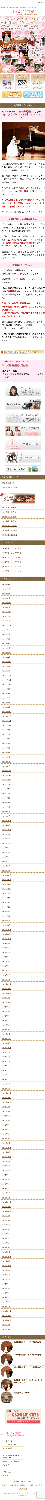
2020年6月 (6, 903)
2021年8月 (6, 839)
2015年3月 (6, 1189)
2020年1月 (6, 925)
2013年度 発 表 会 (9, 535)
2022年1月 (6, 816)
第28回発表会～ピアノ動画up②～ (28, 1355)
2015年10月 (6, 1157)
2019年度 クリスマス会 (11, 548)
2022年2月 (6, 812)
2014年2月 (6, 1248)
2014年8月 (6, 1220)
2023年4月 (6, 753)
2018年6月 (6, 1012)
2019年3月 (6, 971)
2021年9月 (6, 834)
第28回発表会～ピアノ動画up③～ (28, 1342)
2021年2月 (6, 866)
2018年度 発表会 (9, 512)
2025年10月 (6, 630)
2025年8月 (6, 639)
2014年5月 (6, 1234)
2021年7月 (6, 843)
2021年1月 (6, 871)
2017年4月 (6, 1075)
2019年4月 (6, 966)
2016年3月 (6, 1134)
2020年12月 (6, 875)
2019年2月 (6, 975)
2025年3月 (6, 662)
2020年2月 (6, 921)
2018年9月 (6, 998)
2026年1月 (6, 616)
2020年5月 (6, 907)
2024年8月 (6, 694)
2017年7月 (6, 1061)
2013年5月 (6, 1289)
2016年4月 (6, 1130)
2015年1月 (6, 1198)
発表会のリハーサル (22, 1393)
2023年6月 (6, 744)
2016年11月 (6, 1098)
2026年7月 (6, 589)
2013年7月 (6, 1279)
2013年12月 (6, 1257)
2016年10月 (6, 1102)
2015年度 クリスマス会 (11, 567)
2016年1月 (6, 1143)
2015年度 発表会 (9, 526)
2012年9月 (6, 1325)
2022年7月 (6, 789)
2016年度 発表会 (9, 521)
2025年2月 (6, 666)
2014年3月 (6, 1243)
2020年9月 (6, 889)
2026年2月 (6, 612)
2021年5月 (6, 853)
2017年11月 (6, 1043)
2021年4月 (6, 857)
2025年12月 (6, 621)
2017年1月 (6, 1089)
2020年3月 (6, 916)
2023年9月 (6, 730)
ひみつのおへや (8, 483)
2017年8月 (6, 1057)
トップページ (7, 1441)
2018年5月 (6, 1016)
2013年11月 (6, 1261)
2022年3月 (6, 807)
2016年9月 (6, 1107)
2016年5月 (6, 1125)
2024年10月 (6, 685)
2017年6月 (6, 1066)
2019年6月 (6, 957)
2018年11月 (6, 989)
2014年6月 (6, 1229)
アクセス (5, 1465)
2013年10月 (6, 1266)
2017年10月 (6, 1048)
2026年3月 (6, 607)
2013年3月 (6, 1298)
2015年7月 (6, 1170)
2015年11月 (6, 1152)
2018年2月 (6, 1030)
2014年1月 (6, 1252)
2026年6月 (6, 594)
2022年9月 (6, 780)
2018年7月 (6, 1007)
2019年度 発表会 (9, 508)
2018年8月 (6, 1002)
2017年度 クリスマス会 (11, 557)
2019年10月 (6, 939)
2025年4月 (6, 657)
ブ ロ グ (5, 1476)
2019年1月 (6, 980)
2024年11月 (6, 680)
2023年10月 (6, 725)
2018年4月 (6, 1021)
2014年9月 (6, 1216)
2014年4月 (6, 1239)
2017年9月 (6, 1052)
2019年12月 (6, 930)
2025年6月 (6, 648)
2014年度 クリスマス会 (11, 571)
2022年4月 (6, 803)
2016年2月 (6, 1139)
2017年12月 (6, 1039)
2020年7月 (6, 898)
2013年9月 (6, 1270)
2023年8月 (6, 734)
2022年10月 (6, 775)
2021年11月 (6, 825)
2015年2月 (6, 1193)
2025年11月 (6, 625)
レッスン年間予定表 (10, 487)
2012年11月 (6, 1316)
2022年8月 (6, 784)
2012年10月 (6, 1320)
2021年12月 (6, 821)
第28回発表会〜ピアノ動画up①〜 (28, 1367)
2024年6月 (6, 703)
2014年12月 (6, 1202)
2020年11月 (6, 880)
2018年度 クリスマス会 (11, 553)
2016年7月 (6, 1116)
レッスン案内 (7, 1448)
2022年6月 (6, 794)
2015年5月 (6, 1180)
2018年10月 (6, 993)
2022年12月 (6, 771)
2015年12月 (6, 1148)
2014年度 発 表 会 (9, 530)
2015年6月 (6, 1175)
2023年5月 (6, 748)
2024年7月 (6, 698)
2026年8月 (6, 585)
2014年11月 (6, 1207)
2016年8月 (6, 1111)
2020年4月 (6, 912)
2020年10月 (7, 884)
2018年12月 (6, 984)
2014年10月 (6, 1211)
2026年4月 (6, 603)
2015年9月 (6, 1161)
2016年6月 (6, 1121)
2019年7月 (6, 952)
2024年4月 (6, 707)
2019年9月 (6, 943)
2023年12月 (6, 716)
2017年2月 (6, 1084)
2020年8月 (6, 893)
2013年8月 (6, 1275)
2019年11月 (6, 934)
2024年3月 (6, 712)
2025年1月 (6, 671)
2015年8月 (6, 1166)
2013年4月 (6, 1293)
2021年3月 (6, 862)
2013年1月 (6, 1307)
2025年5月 (6, 653)
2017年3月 (6, 1080)
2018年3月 (6, 1025)
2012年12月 (6, 1311)
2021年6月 (6, 848)
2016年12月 (6, 1093)
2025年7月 (6, 644)
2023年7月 (6, 739)
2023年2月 (6, 762)
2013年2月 (6, 1302)
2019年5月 (6, 962)
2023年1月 (6, 766)
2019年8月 (6, 948)
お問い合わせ (7, 1472)
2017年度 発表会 (9, 517)
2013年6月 (6, 1284)
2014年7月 (6, 1225)
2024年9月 (6, 689)
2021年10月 (6, 830)
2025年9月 (6, 635)
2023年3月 (6, 757)
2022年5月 (6, 798)
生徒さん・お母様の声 (10, 1461)
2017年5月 (6, 1071)
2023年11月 (6, 721)
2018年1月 (6, 1034)
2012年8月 (6, 1329)
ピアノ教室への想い (10, 1445)
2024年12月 (6, 675)
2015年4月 (6, 1184)
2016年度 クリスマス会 (11, 562)
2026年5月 (6, 598)
